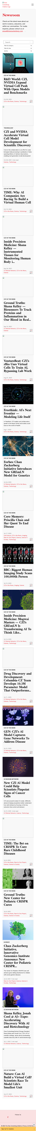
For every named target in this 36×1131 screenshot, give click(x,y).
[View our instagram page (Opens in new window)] (12, 1117)
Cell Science (7, 535)
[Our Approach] (7, 5)
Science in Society (14, 864)
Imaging (24, 535)
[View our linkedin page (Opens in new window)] (21, 1117)
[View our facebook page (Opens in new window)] (8, 1117)
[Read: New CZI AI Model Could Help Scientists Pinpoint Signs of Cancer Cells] (18, 786)
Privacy (25, 1126)
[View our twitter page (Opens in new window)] (26, 1117)
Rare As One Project (10, 537)
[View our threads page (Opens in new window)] (17, 1117)
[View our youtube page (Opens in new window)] (30, 1117)
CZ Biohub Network (10, 270)
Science (16, 101)
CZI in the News (8, 101)
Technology (22, 101)
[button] (18, 45)
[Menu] (32, 5)
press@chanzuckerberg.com (12, 31)
